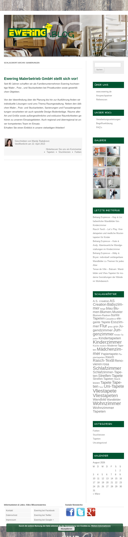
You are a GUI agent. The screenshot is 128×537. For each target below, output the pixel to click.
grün (115, 326)
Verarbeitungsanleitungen (108, 119)
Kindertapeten (110, 338)
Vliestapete (104, 391)
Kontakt (9, 510)
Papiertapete (109, 354)
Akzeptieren (66, 528)
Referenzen (101, 99)
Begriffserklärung (104, 123)
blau (109, 308)
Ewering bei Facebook (44, 510)
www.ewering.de (104, 91)
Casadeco (110, 318)
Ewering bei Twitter (42, 515)
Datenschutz (11, 515)
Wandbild (99, 399)
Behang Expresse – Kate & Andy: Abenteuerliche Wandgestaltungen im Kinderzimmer (107, 245)
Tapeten (50, 152)
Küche (96, 345)
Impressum (11, 520)
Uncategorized (100, 442)
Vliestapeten (105, 395)
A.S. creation (101, 301)
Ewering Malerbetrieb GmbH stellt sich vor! (41, 79)
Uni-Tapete (114, 386)
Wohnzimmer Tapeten (103, 409)
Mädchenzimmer (108, 351)
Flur (103, 325)
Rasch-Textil (103, 360)
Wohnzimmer (107, 403)
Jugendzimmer (108, 328)
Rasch (110, 357)
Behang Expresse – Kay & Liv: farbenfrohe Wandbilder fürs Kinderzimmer (108, 221)
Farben (78, 152)
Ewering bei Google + (44, 520)
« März (96, 493)
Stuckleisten (64, 152)
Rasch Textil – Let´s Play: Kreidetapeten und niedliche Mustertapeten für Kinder (108, 233)
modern (103, 346)
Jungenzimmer (107, 332)
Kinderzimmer (107, 342)
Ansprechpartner (104, 95)
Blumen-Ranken (101, 315)
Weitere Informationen (101, 526)
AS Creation (104, 303)
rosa (105, 364)
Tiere (101, 387)
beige (102, 309)
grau (110, 326)
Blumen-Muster (111, 312)
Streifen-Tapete (110, 376)
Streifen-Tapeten (103, 378)
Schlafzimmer (107, 368)
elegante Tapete (107, 320)
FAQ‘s (99, 127)
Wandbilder (114, 399)
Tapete (105, 382)
